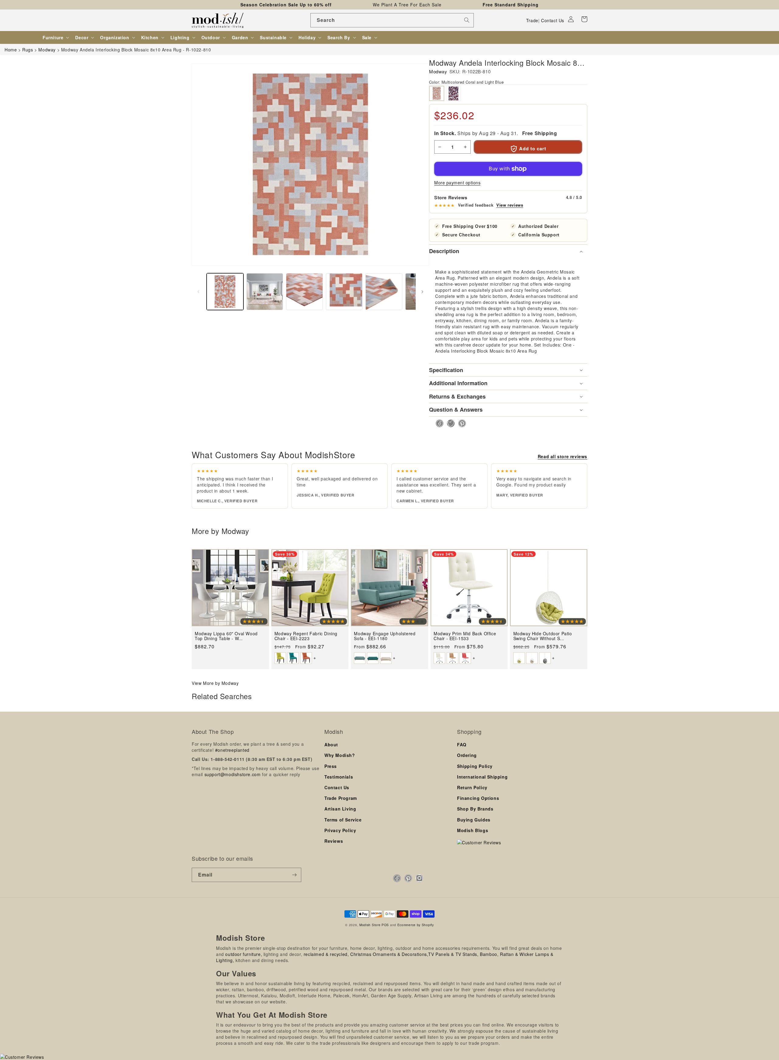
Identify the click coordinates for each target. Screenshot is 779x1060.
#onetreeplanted (232, 750)
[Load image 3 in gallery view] (304, 291)
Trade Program (340, 798)
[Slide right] (422, 291)
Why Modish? (339, 755)
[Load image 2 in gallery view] (264, 291)
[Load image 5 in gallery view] (383, 291)
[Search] (466, 20)
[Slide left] (198, 291)
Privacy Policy (340, 830)
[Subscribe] (294, 875)
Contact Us (552, 20)
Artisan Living (340, 809)
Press (330, 766)
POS (385, 924)
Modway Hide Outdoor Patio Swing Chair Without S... (542, 636)
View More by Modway (215, 683)
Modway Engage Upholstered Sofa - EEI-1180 (384, 636)
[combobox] (392, 20)
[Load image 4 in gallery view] (344, 291)
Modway (438, 71)
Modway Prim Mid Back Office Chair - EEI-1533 (465, 636)
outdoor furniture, (243, 954)
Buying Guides (474, 820)
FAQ (461, 744)
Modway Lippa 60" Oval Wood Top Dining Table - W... (226, 636)
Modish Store (369, 924)
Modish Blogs (472, 830)
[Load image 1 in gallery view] (225, 291)
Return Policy (472, 787)
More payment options (457, 183)
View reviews (509, 205)
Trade (532, 20)
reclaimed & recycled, (326, 954)
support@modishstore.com (232, 774)
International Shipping (482, 777)
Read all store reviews (562, 456)
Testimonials (338, 777)
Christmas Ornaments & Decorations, (389, 954)
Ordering (467, 755)
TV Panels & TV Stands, (453, 954)
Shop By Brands (475, 809)
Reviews (333, 841)
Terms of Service (343, 820)
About (331, 744)
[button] (584, 19)
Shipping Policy (475, 766)
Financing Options (478, 798)
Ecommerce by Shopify (415, 924)
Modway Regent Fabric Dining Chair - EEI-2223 (305, 636)
